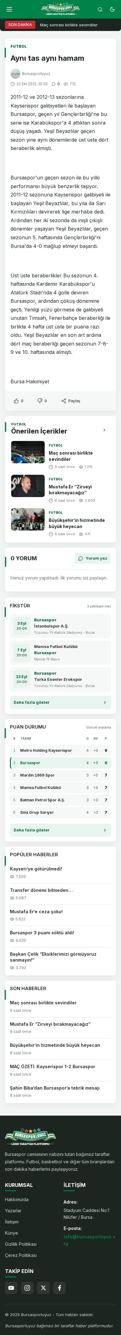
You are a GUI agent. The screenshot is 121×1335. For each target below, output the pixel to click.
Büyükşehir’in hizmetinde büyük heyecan (55, 1045)
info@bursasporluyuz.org (89, 1240)
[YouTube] (11, 1288)
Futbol (19, 46)
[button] (9, 9)
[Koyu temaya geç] (112, 9)
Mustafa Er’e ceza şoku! (36, 911)
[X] (43, 1288)
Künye (11, 1233)
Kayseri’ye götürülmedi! (36, 868)
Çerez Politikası (21, 1255)
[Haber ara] (100, 9)
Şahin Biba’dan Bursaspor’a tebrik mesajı (55, 1087)
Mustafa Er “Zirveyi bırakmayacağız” (70, 490)
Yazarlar (13, 1210)
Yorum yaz (96, 558)
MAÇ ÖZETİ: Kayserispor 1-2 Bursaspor (52, 1066)
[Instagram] (27, 1288)
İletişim (12, 1221)
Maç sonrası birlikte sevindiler (69, 24)
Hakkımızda (17, 1199)
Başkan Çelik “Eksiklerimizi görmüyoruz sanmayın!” (53, 957)
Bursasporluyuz (36, 73)
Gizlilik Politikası (21, 1244)
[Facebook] (59, 1288)
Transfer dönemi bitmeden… (41, 890)
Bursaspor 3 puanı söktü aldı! (42, 932)
